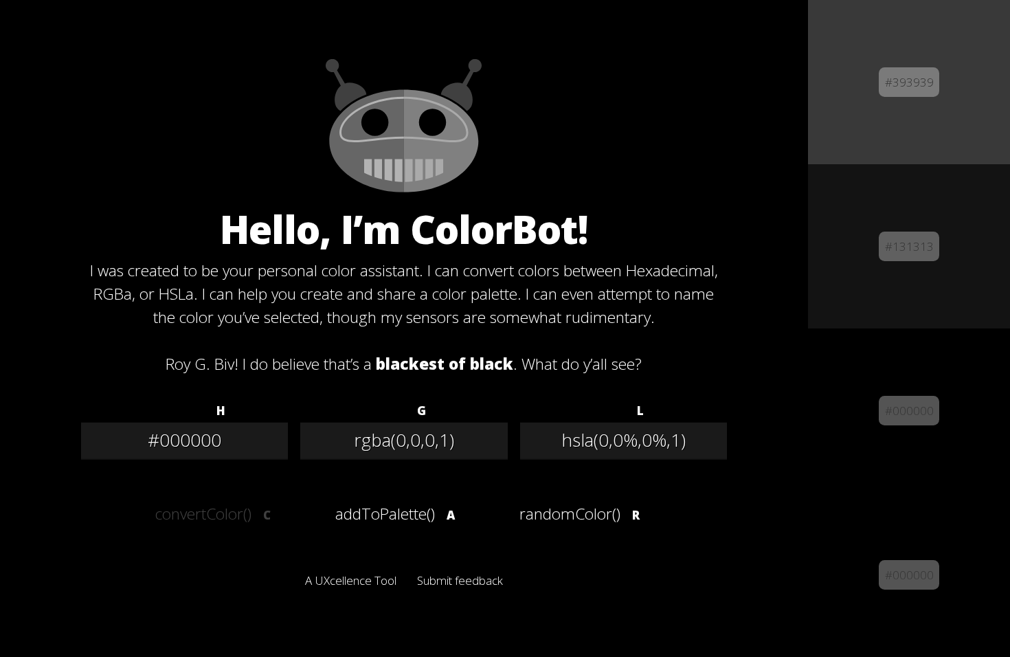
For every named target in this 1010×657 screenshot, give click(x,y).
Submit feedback (460, 580)
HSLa (611, 411)
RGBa (391, 411)
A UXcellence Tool (350, 580)
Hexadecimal (171, 411)
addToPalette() (385, 513)
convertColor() (203, 513)
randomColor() (569, 513)
